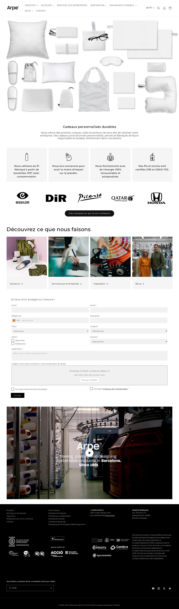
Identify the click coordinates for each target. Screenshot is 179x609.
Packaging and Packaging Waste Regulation (67, 524)
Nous (138, 284)
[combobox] (16, 320)
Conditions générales (57, 521)
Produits (10, 510)
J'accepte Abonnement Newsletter (31, 389)
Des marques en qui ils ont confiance (89, 213)
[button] (31, 5)
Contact (10, 521)
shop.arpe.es (110, 515)
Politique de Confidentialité (115, 389)
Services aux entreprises (65, 284)
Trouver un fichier (89, 380)
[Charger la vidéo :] (89, 453)
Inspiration (99, 284)
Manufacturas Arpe (73, 605)
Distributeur (20, 344)
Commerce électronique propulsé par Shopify (101, 605)
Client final (19, 340)
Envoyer (17, 395)
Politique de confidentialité (59, 516)
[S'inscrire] (51, 588)
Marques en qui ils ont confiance (20, 519)
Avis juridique (54, 510)
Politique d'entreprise (57, 513)
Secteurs (15, 284)
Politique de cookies (56, 519)
